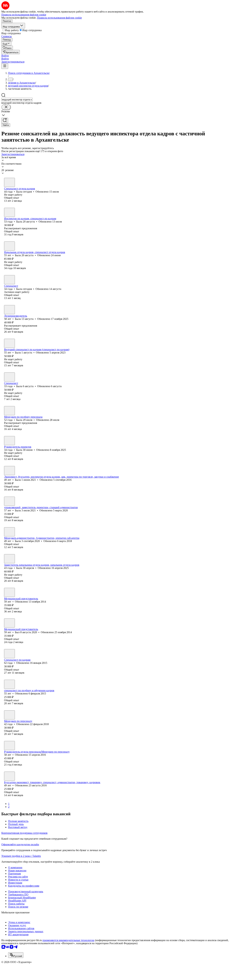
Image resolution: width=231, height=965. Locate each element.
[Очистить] (6, 107)
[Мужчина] (9, 592)
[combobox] (17, 99)
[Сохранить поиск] (4, 120)
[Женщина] (9, 182)
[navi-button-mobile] (4, 66)
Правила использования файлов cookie (59, 17)
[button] (5, 55)
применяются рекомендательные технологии (68, 940)
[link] (7, 48)
